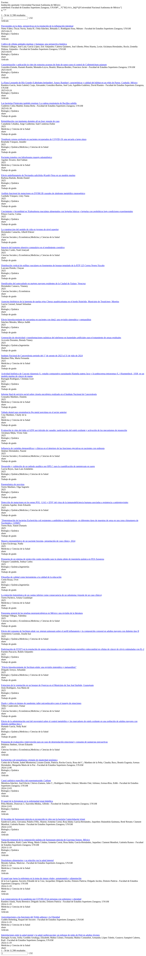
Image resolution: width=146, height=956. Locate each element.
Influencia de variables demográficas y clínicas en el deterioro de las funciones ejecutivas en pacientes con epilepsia (53, 448)
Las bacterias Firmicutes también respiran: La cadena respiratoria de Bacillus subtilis (39, 103)
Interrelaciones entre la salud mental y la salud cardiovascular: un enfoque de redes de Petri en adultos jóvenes (50, 935)
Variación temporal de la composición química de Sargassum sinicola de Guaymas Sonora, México (45, 840)
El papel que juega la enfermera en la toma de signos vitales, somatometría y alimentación (41, 878)
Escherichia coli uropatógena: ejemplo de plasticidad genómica (29, 760)
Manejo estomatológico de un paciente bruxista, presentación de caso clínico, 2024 (38, 541)
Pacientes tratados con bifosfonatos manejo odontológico (26, 157)
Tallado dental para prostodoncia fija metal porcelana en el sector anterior (34, 412)
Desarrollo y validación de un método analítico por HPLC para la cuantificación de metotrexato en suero (48, 466)
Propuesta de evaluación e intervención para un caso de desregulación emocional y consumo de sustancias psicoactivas (54, 742)
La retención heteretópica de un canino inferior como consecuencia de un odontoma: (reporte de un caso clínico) (51, 595)
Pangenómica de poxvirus (12, 484)
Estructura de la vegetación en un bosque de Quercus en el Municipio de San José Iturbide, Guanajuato (47, 685)
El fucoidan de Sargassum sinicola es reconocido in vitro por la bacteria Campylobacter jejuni (43, 819)
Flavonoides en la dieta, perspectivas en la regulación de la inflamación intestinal (37, 26)
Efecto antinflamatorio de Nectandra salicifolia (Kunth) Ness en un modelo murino (38, 175)
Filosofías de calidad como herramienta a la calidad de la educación (31, 577)
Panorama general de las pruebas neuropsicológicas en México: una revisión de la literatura (42, 613)
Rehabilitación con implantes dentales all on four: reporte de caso (30, 121)
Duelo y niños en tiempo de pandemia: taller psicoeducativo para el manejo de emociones (41, 703)
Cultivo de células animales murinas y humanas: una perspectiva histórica (34, 44)
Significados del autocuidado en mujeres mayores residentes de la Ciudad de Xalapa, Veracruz (43, 283)
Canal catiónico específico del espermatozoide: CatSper (26, 780)
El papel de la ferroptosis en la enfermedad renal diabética (27, 801)
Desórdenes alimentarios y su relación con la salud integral (27, 860)
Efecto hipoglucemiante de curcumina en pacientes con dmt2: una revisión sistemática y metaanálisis (46, 319)
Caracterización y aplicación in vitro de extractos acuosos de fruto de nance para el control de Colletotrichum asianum (54, 64)
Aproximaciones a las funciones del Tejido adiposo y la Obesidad (30, 917)
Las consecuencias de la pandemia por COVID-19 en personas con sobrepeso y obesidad (41, 899)
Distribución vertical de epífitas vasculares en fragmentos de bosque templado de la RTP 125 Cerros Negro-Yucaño (53, 265)
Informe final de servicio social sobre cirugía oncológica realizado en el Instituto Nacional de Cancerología (49, 394)
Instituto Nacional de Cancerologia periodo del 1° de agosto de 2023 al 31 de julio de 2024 (42, 355)
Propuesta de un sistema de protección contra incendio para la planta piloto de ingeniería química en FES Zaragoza (52, 559)
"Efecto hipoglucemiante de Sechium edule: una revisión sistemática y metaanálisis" (38, 667)
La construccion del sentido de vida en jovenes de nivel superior (30, 229)
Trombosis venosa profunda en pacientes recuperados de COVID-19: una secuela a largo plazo (43, 139)
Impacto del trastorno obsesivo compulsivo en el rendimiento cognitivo (33, 247)
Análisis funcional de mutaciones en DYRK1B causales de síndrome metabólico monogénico (43, 193)
